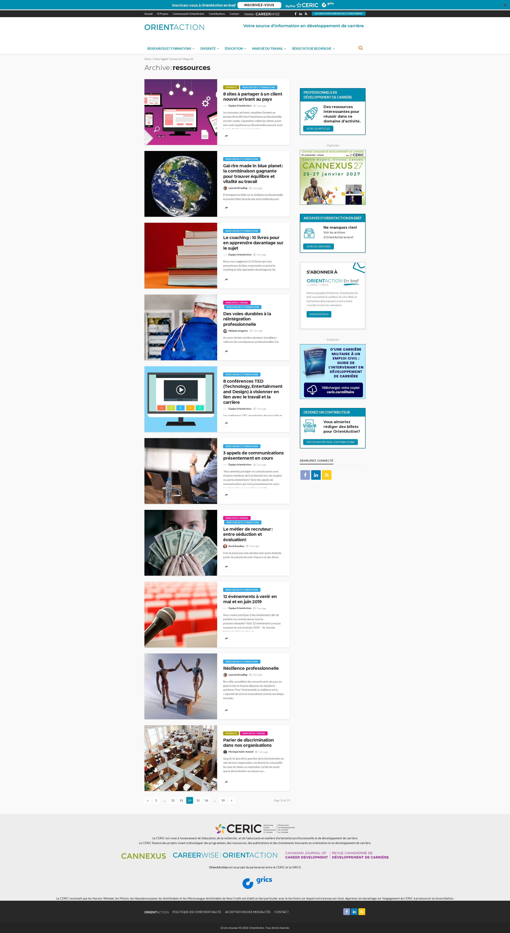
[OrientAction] (174, 27)
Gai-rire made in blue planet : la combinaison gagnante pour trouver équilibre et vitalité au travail (253, 173)
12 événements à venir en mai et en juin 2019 (250, 599)
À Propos (162, 13)
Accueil (148, 13)
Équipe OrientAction (240, 105)
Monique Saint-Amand (241, 751)
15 (198, 800)
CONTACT (282, 912)
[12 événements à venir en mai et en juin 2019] (180, 614)
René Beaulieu (236, 546)
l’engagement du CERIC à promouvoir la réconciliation (417, 898)
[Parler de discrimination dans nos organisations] (180, 758)
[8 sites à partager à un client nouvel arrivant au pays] (180, 112)
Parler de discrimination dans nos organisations (248, 743)
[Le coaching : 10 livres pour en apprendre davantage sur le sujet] (180, 256)
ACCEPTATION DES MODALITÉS (248, 912)
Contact (234, 13)
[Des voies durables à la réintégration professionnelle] (180, 327)
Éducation (234, 48)
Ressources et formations (169, 48)
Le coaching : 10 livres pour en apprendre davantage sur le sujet (253, 243)
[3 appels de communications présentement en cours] (180, 471)
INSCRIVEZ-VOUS (259, 5)
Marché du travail (267, 48)
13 (181, 800)
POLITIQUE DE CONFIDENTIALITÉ (197, 912)
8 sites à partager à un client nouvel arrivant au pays (252, 97)
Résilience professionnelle (251, 668)
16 (206, 800)
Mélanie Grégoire (238, 330)
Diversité (208, 48)
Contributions (217, 13)
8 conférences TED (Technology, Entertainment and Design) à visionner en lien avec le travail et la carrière (252, 392)
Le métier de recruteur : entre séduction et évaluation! (248, 534)
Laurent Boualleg (238, 187)
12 (173, 800)
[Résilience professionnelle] (180, 686)
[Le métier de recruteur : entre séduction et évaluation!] (180, 543)
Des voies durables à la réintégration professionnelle (247, 319)
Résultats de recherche (311, 48)
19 (223, 800)
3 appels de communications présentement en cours (253, 455)
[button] (255, 5)
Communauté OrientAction (188, 13)
